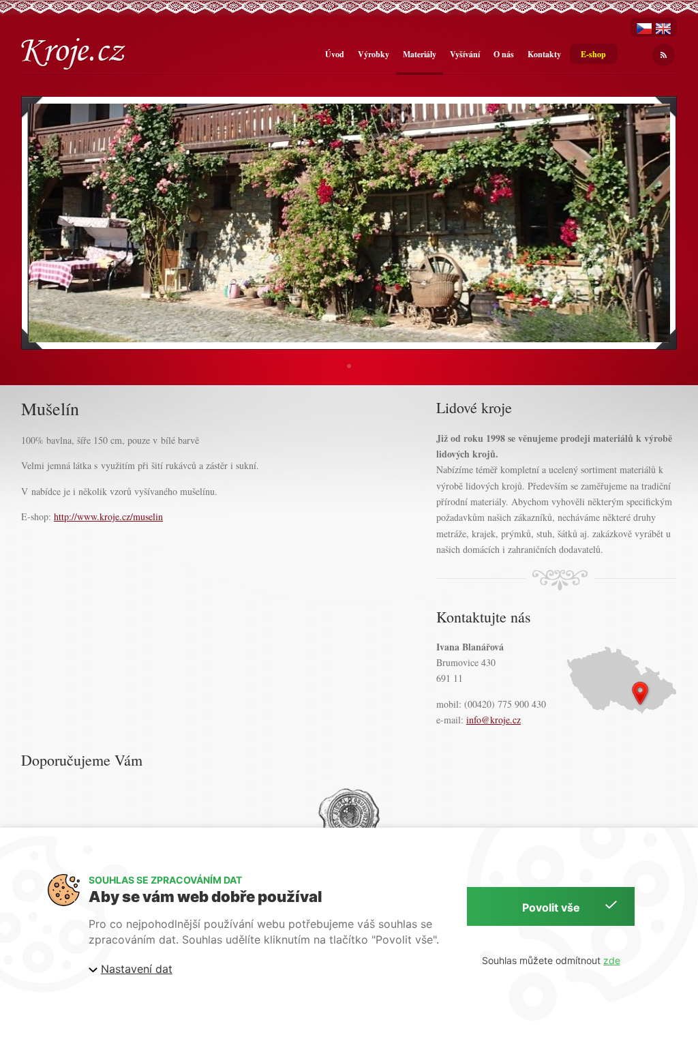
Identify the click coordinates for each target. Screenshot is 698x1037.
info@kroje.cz (493, 719)
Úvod (334, 54)
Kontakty (544, 54)
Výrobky (373, 54)
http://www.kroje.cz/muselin (108, 516)
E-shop (593, 54)
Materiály (419, 54)
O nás (504, 54)
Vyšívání (465, 54)
